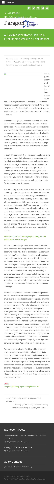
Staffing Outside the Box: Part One (18, 447)
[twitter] (33, 9)
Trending (38, 65)
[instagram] (38, 9)
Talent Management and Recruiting (20, 65)
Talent (42, 62)
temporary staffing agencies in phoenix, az (21, 386)
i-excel (29, 479)
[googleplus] (42, 9)
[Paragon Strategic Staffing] (19, 23)
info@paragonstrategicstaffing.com (23, 17)
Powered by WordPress (12, 479)
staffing (36, 62)
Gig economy (26, 62)
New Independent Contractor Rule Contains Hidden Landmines (25, 437)
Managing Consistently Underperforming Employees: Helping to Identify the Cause (30, 406)
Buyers (17, 62)
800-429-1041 (14, 13)
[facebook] (29, 9)
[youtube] (47, 9)
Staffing (26, 59)
